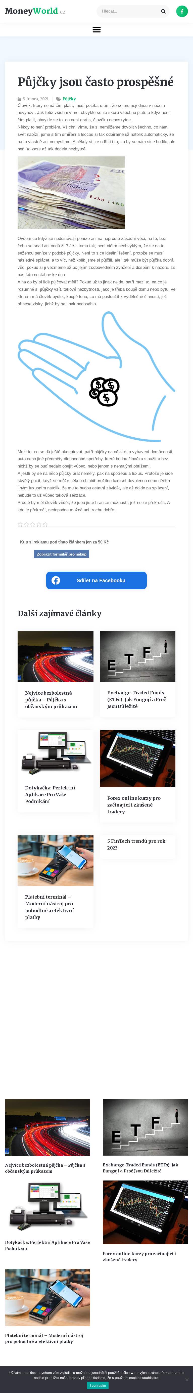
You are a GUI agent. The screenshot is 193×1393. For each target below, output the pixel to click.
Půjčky (69, 99)
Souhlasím (97, 1385)
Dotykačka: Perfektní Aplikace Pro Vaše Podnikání (50, 794)
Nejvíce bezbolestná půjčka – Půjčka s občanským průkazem (51, 699)
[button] (96, 29)
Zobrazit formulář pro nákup (61, 554)
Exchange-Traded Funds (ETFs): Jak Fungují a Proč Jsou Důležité (136, 699)
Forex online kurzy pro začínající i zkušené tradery (134, 805)
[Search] (163, 11)
